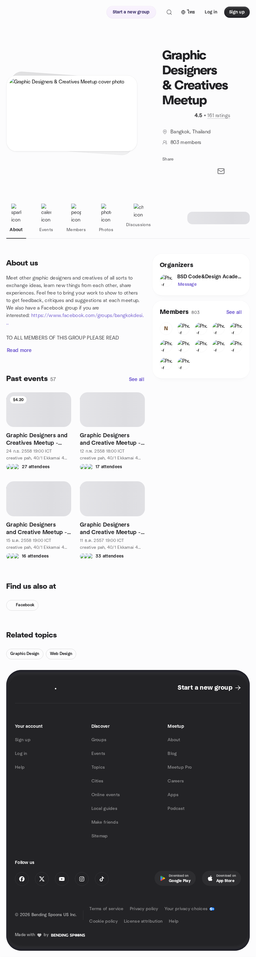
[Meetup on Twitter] (42, 879)
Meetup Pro (180, 767)
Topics (98, 767)
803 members (185, 142)
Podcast (176, 808)
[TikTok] (102, 879)
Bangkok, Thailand (190, 131)
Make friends (104, 822)
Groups (99, 740)
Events (98, 753)
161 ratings (218, 115)
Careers (176, 781)
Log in (21, 753)
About (174, 740)
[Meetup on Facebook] (22, 879)
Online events (105, 795)
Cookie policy (103, 921)
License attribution (143, 921)
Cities (97, 781)
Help (20, 767)
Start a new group (205, 688)
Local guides (104, 808)
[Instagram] (82, 879)
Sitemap (99, 836)
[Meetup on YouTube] (62, 879)
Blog (172, 753)
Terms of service (106, 909)
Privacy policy (144, 909)
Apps (173, 795)
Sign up (23, 740)
